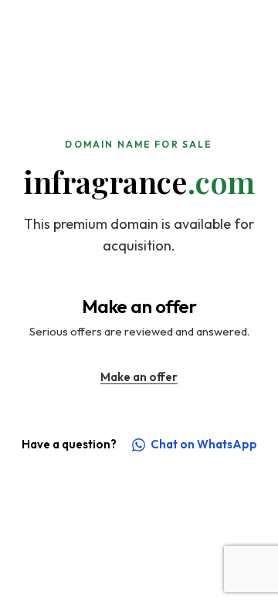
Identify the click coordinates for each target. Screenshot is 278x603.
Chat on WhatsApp (204, 444)
